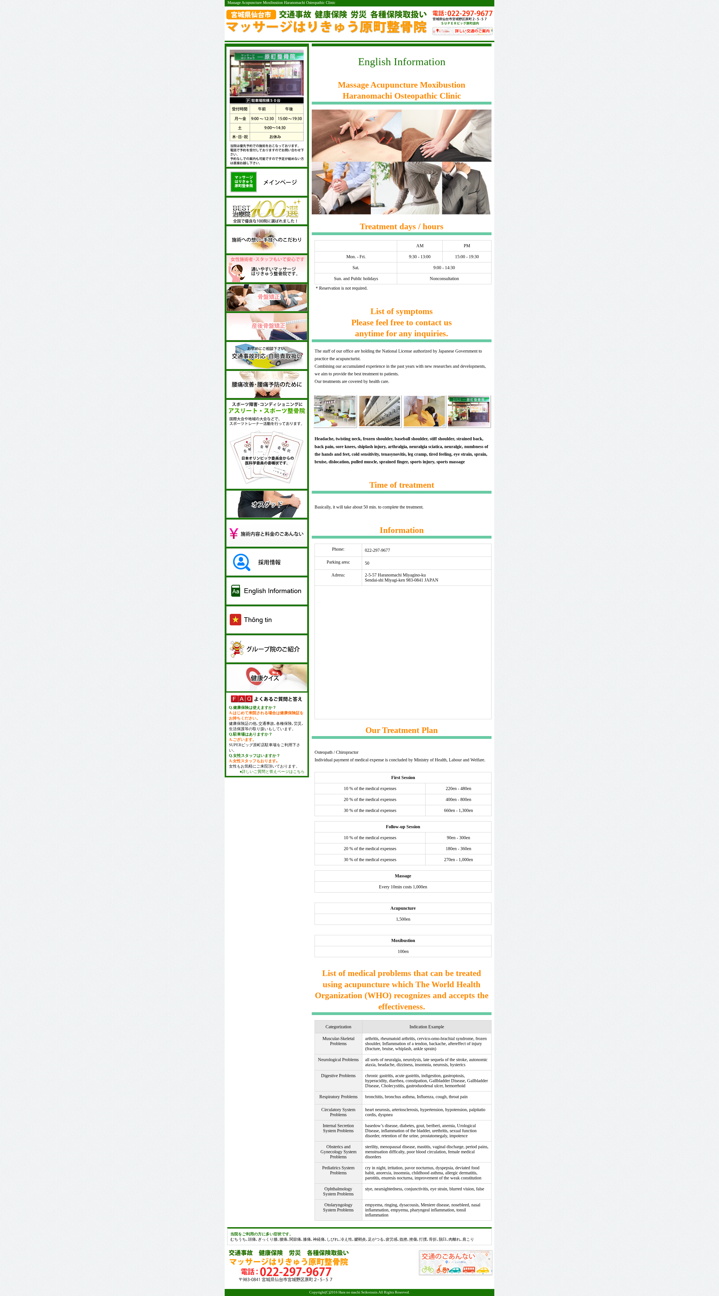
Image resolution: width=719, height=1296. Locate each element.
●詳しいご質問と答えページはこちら (272, 771)
